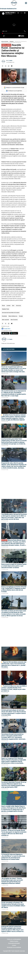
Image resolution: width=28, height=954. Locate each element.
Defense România (4, 41)
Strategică (11, 41)
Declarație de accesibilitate (14, 947)
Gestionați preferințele (14, 943)
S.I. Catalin (9, 60)
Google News (7, 328)
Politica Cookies (14, 941)
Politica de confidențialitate (14, 939)
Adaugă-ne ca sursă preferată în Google (15, 87)
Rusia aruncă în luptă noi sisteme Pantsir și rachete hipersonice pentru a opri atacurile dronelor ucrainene (14, 565)
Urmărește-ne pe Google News (15, 90)
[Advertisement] (14, 485)
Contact (14, 945)
